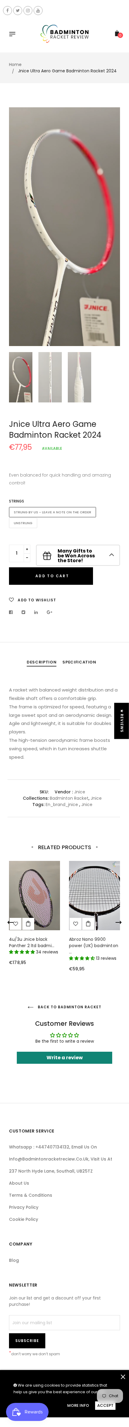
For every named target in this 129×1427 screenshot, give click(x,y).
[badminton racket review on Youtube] (38, 10)
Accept (105, 1405)
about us (19, 1183)
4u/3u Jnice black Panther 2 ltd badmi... (31, 942)
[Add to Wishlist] (76, 924)
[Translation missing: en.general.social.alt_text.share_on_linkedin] (36, 612)
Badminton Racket (69, 798)
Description (41, 662)
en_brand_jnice (61, 805)
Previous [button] (18, 227)
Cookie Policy (23, 1219)
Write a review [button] (64, 1057)
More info (78, 1405)
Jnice (79, 792)
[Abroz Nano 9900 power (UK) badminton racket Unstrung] (88, 924)
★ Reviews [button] (121, 721)
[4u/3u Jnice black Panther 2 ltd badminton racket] (28, 924)
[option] (64, 226)
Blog (14, 1260)
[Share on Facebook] (12, 612)
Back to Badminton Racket (69, 1007)
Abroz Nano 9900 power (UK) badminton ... (93, 945)
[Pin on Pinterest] (50, 612)
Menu (14, 35)
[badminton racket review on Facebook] (7, 10)
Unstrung (23, 523)
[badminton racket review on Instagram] (27, 10)
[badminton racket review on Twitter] (17, 10)
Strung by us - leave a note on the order (52, 512)
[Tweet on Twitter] (23, 612)
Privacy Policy (23, 1207)
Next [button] (111, 227)
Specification (79, 662)
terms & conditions (30, 1195)
